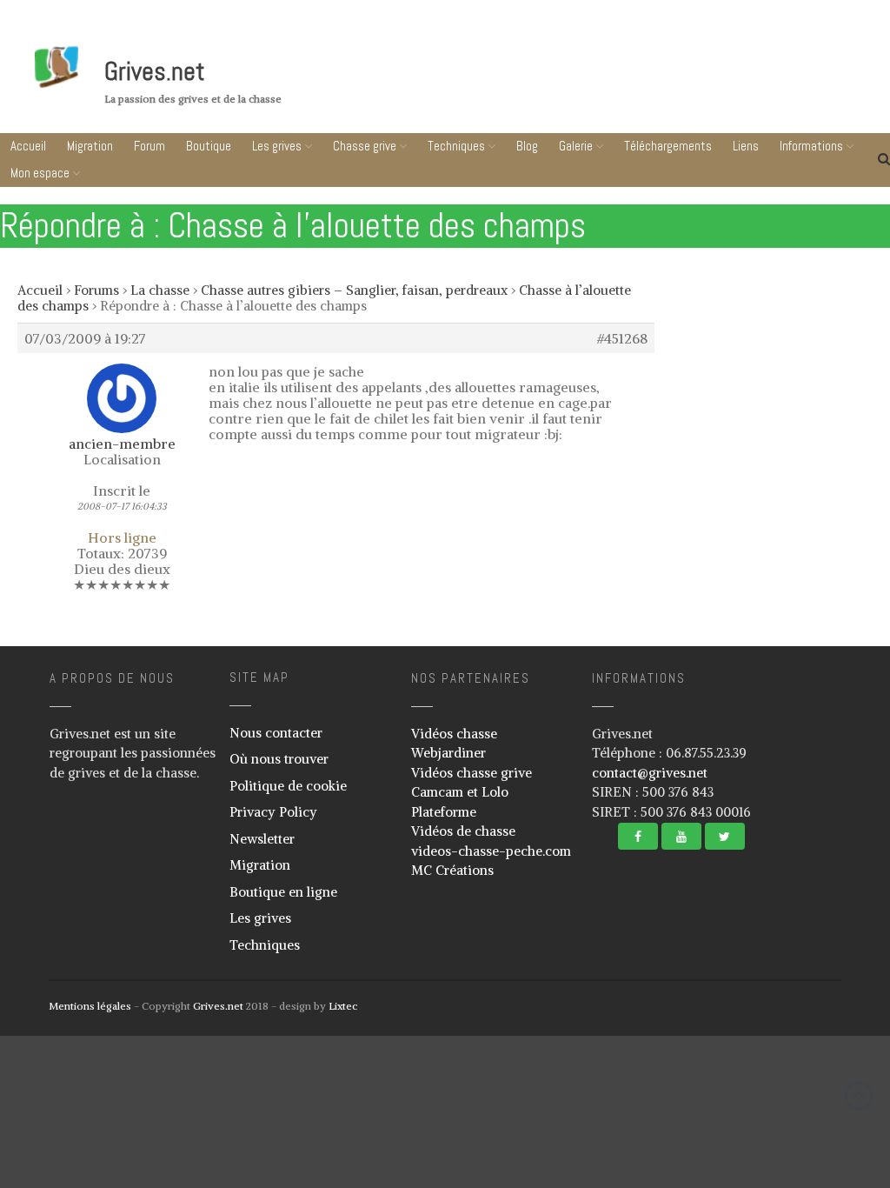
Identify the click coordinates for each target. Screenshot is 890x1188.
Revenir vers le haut (859, 1096)
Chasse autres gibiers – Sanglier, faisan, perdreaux (354, 290)
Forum (149, 145)
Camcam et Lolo (459, 792)
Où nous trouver (279, 759)
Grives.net (154, 71)
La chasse (159, 290)
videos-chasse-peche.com (491, 851)
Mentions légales (90, 1005)
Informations (781, 1153)
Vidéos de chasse (463, 831)
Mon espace (40, 172)
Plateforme (443, 812)
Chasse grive (364, 145)
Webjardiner (448, 752)
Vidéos (715, 1058)
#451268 (622, 338)
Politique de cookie (288, 786)
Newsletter (262, 839)
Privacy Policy (273, 812)
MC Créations (452, 870)
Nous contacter (275, 732)
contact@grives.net (649, 772)
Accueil (28, 145)
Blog (527, 145)
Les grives (277, 145)
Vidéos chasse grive (471, 772)
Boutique (208, 145)
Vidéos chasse (454, 733)
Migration (90, 145)
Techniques (456, 145)
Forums (96, 290)
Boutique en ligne (283, 892)
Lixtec (343, 1005)
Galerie (576, 145)
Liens (785, 1120)
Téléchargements (786, 1087)
